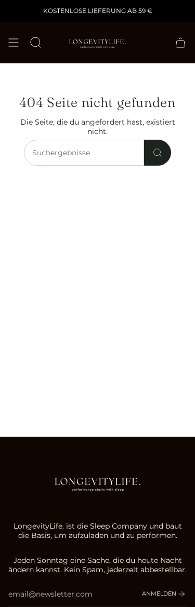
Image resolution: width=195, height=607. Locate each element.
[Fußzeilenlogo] (98, 482)
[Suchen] (157, 153)
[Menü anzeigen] (13, 42)
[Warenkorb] (180, 42)
